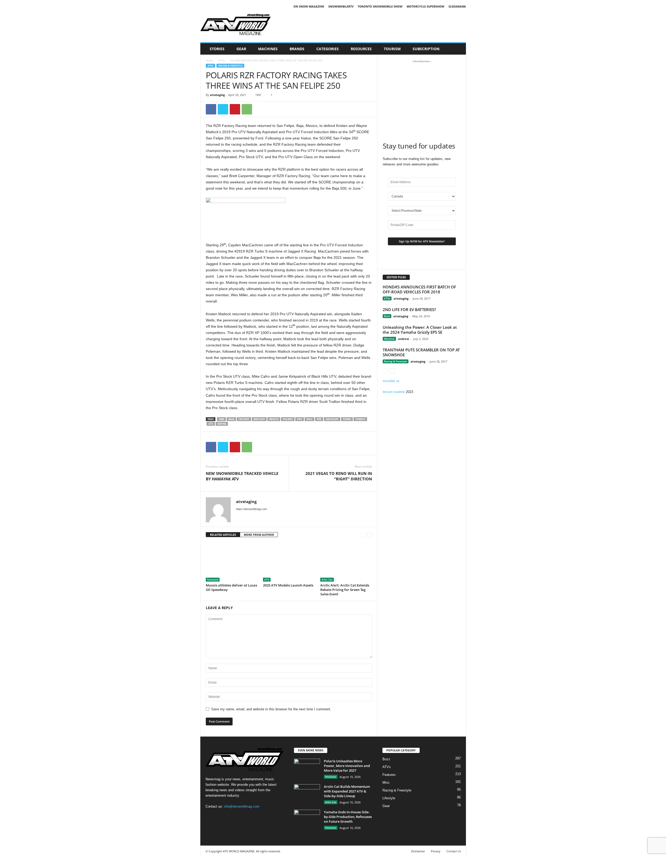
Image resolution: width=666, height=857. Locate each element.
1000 (221, 419)
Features (330, 776)
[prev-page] (363, 535)
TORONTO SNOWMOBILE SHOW (380, 6)
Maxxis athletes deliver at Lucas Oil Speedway (231, 587)
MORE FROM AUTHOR (259, 535)
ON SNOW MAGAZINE (308, 6)
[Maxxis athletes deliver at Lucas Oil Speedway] (232, 562)
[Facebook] (211, 109)
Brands (297, 48)
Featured (212, 579)
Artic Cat (327, 579)
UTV (210, 424)
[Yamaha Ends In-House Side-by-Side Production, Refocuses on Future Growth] (307, 819)
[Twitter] (223, 109)
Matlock (259, 419)
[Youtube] (231, 817)
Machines (268, 48)
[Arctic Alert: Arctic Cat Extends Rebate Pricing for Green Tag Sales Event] (346, 562)
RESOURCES (361, 48)
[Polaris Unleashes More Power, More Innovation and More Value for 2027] (307, 768)
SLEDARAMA (457, 6)
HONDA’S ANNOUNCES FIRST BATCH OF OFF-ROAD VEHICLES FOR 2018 (419, 289)
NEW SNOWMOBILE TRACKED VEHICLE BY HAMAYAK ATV (242, 476)
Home (209, 60)
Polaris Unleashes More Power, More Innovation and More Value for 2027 (347, 766)
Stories (217, 48)
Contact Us (453, 851)
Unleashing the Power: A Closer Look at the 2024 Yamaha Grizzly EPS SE (420, 330)
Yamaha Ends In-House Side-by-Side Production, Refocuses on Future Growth (348, 817)
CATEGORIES (327, 48)
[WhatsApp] (247, 109)
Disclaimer (418, 851)
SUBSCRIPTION (426, 48)
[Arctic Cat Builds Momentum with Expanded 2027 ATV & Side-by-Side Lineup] (307, 794)
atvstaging (217, 95)
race (309, 419)
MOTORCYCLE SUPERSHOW (425, 6)
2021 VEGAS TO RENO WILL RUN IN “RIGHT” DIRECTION (338, 476)
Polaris (288, 419)
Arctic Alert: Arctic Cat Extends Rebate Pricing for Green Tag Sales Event (344, 589)
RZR (319, 419)
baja (231, 419)
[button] (458, 49)
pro (299, 419)
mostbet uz (391, 381)
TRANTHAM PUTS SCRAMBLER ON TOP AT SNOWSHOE (421, 352)
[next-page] (369, 535)
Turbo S (360, 419)
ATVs (222, 60)
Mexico (273, 419)
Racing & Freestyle (230, 65)
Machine (389, 338)
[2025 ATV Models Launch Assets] (289, 562)
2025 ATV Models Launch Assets (288, 585)
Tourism (392, 48)
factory (244, 419)
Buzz (387, 316)
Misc (386, 782)
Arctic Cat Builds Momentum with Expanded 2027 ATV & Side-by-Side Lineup (347, 791)
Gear (241, 48)
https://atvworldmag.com (251, 509)
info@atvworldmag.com (241, 806)
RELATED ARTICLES (223, 535)
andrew (403, 339)
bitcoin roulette (394, 392)
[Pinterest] (235, 109)
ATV (266, 579)
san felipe (332, 419)
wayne (221, 424)
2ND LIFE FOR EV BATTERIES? (409, 309)
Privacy (435, 851)
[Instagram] (221, 817)
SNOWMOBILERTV (341, 6)
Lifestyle (388, 798)
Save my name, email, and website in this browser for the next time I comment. (271, 709)
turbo (347, 419)
